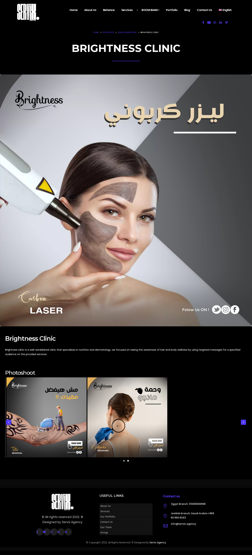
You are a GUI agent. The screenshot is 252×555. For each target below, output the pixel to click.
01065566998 (197, 504)
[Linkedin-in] (61, 531)
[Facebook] (203, 22)
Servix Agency (157, 542)
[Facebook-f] (39, 531)
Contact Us (204, 10)
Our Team (106, 527)
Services (127, 10)
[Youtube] (209, 22)
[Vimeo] (226, 22)
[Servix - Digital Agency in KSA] (28, 12)
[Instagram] (214, 22)
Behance (109, 10)
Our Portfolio (107, 516)
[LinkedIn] (220, 22)
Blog (187, 10)
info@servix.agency (183, 524)
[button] (124, 461)
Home (73, 10)
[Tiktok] (232, 22)
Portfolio (172, 10)
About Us (90, 10)
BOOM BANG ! (150, 10)
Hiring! (104, 532)
